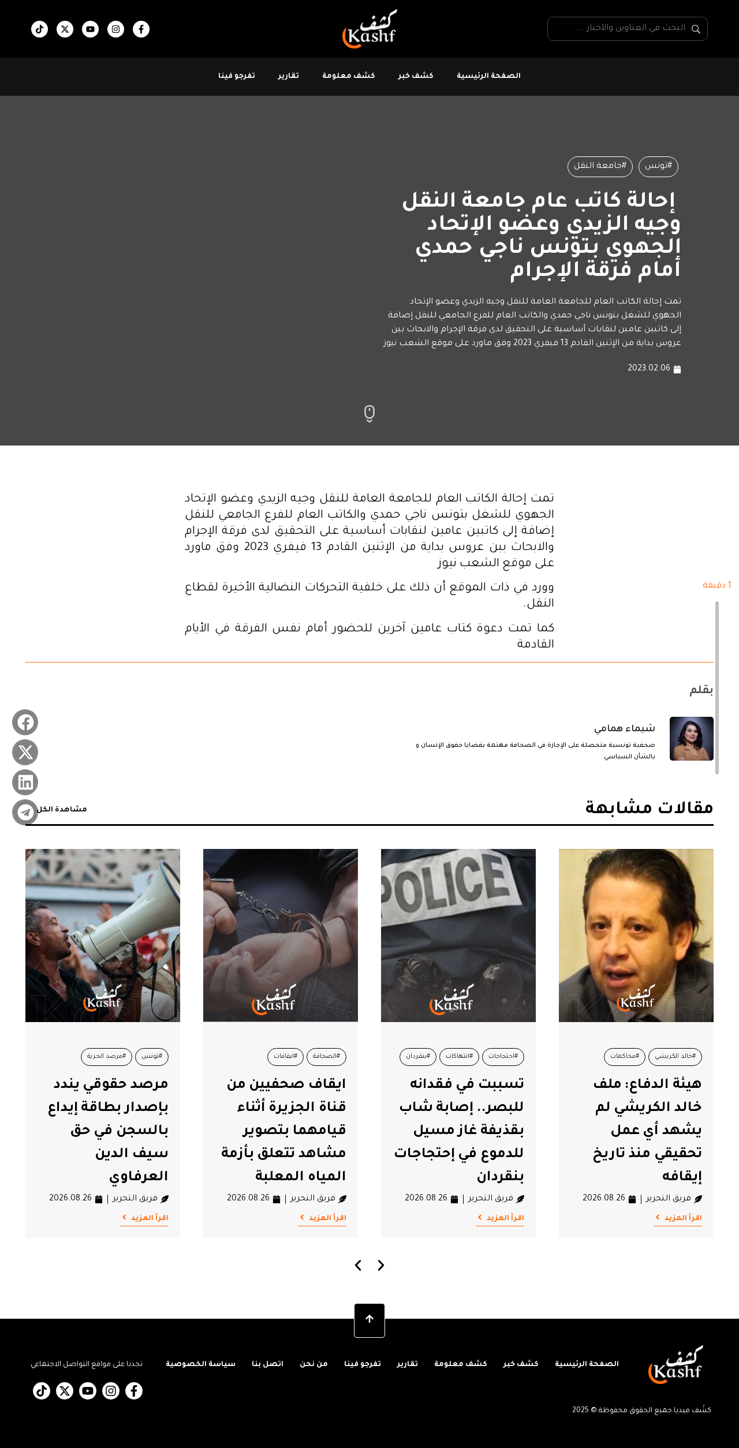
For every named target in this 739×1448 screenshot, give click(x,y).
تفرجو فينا (236, 77)
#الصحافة (326, 1056)
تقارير (288, 77)
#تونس (658, 166)
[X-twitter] (65, 29)
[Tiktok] (39, 29)
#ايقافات (285, 1056)
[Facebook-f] (141, 29)
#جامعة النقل (600, 166)
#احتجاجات (503, 1056)
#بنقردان (418, 1056)
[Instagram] (115, 29)
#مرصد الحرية (106, 1056)
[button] (25, 722)
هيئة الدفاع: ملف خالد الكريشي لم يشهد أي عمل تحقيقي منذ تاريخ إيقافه (647, 1131)
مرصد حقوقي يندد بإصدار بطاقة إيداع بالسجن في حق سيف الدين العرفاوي (108, 1131)
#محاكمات (624, 1056)
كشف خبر (416, 77)
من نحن (314, 1365)
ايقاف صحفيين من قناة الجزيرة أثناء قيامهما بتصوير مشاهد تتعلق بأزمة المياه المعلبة (283, 1131)
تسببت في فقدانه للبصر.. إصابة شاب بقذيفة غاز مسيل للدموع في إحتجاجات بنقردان (459, 1131)
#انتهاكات (459, 1056)
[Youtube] (90, 29)
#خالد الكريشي (675, 1056)
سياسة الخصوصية (201, 1365)
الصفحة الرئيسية (489, 77)
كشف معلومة (348, 77)
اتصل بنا (267, 1365)
